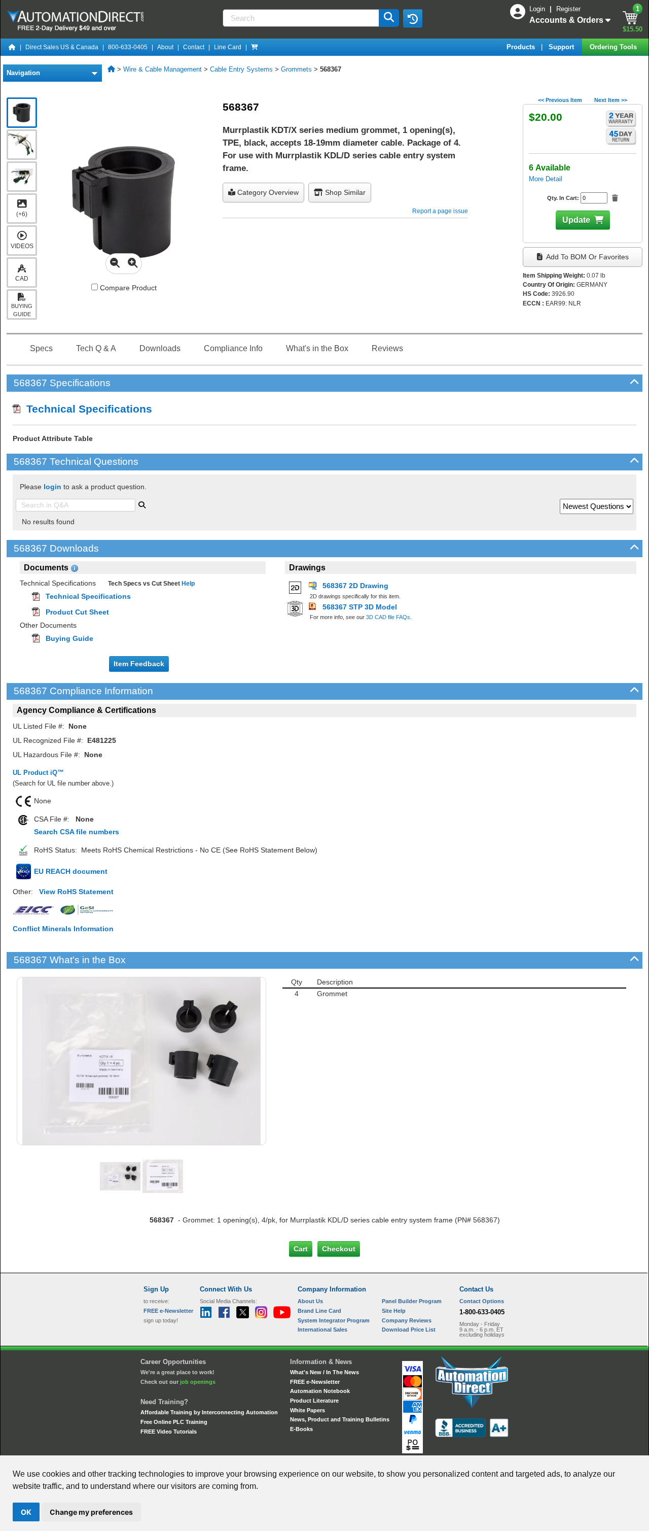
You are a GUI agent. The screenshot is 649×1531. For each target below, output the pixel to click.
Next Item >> (610, 100)
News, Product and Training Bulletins (339, 1419)
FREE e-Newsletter (315, 1382)
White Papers (307, 1410)
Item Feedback (139, 664)
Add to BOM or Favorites (587, 257)
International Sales (322, 1329)
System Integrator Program (334, 1320)
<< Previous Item (560, 100)
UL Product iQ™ (38, 772)
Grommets (296, 69)
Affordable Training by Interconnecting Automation (209, 1412)
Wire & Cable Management (162, 69)
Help (187, 583)
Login (538, 9)
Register (568, 9)
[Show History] (412, 18)
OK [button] (26, 1512)
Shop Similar (344, 192)
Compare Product (127, 288)
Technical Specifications (86, 409)
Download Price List (409, 1329)
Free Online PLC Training (173, 1422)
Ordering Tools (614, 47)
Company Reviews (406, 1320)
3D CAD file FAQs (388, 617)
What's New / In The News (324, 1372)
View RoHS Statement (76, 892)
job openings (197, 1382)
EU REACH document (70, 871)
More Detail (545, 179)
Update (576, 220)
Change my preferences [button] (91, 1512)
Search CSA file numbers (76, 832)
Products (522, 47)
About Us (310, 1301)
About (165, 47)
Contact (193, 47)
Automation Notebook (320, 1391)
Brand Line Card (319, 1311)
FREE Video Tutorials (168, 1431)
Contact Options (481, 1301)
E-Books (301, 1429)
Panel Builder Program (412, 1301)
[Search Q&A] (142, 504)
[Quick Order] (254, 47)
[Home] (12, 47)
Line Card (227, 47)
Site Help (394, 1311)
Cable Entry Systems (241, 69)
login (52, 487)
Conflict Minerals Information (63, 929)
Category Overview (267, 192)
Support (562, 47)
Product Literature (314, 1401)
